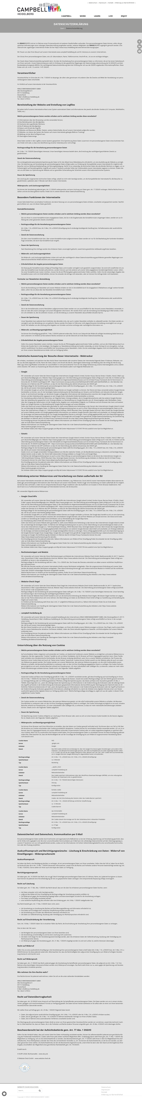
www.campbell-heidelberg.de (66, 52)
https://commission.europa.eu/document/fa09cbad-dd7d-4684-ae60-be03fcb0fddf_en (80, 382)
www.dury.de (43, 1054)
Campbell (66, 16)
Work (83, 16)
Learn (97, 16)
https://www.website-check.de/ (74, 558)
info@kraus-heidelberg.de (30, 97)
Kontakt (110, 3)
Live (111, 16)
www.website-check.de (42, 1058)
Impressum (102, 3)
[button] (4, 1093)
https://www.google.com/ (57, 378)
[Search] (39, 1091)
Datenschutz (93, 3)
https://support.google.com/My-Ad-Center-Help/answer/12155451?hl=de (62, 429)
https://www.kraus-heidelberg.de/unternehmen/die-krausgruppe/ (77, 47)
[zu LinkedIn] (139, 46)
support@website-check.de (48, 558)
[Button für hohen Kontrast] (139, 51)
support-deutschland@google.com (37, 502)
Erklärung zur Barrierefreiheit (124, 3)
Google (54, 746)
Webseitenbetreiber (58, 772)
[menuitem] (93, 3)
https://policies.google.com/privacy (33, 426)
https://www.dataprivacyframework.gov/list (89, 418)
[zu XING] (139, 41)
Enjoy (124, 16)
